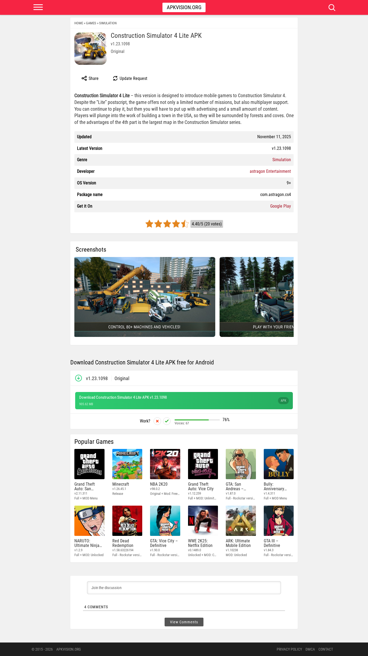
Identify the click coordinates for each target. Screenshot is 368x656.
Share (93, 78)
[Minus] (157, 421)
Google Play (280, 206)
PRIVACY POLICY (289, 649)
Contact (325, 649)
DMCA (310, 649)
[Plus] (167, 421)
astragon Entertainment (270, 171)
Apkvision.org (184, 7)
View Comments (184, 622)
